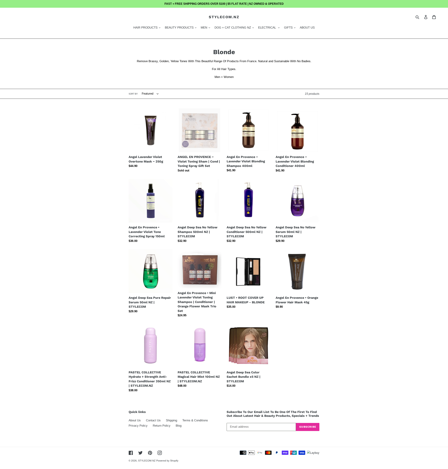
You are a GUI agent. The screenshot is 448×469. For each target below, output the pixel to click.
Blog (178, 425)
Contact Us (153, 420)
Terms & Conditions (195, 420)
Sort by (133, 94)
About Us (135, 420)
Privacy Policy (138, 425)
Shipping (171, 420)
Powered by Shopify (167, 460)
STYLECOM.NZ (224, 17)
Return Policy (161, 425)
